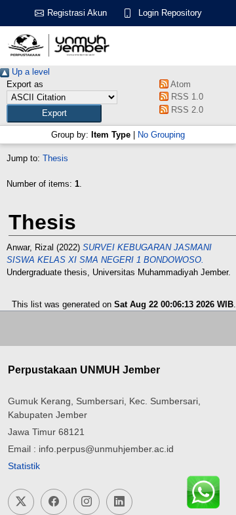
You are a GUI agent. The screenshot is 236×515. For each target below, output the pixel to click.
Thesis (55, 158)
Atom (179, 84)
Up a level (29, 72)
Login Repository (170, 13)
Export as (25, 84)
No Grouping (161, 135)
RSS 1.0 (185, 97)
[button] (54, 113)
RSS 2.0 (185, 110)
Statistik (24, 466)
